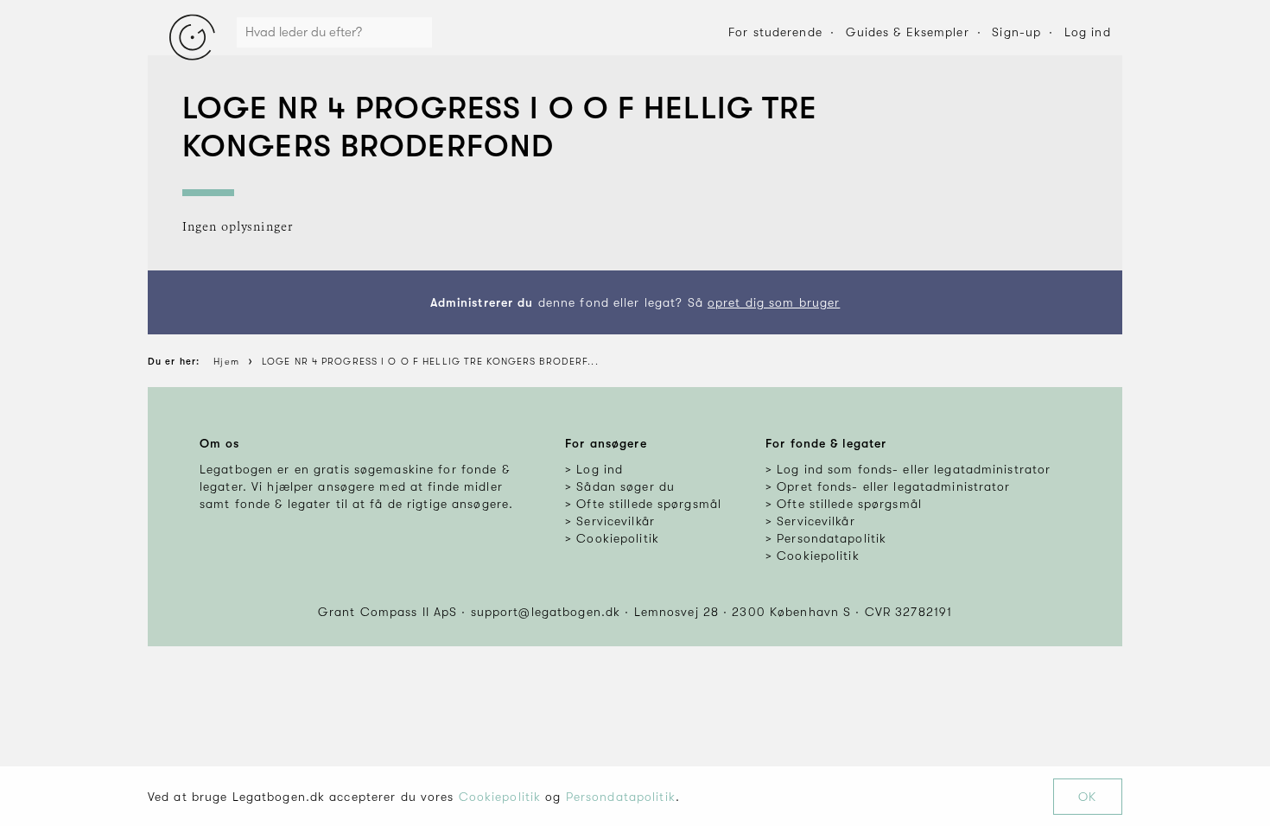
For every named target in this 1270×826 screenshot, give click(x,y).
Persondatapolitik (621, 797)
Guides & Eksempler (907, 32)
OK (1087, 797)
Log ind (1087, 32)
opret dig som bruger (774, 302)
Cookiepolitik (500, 797)
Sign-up (1016, 32)
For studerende (775, 32)
